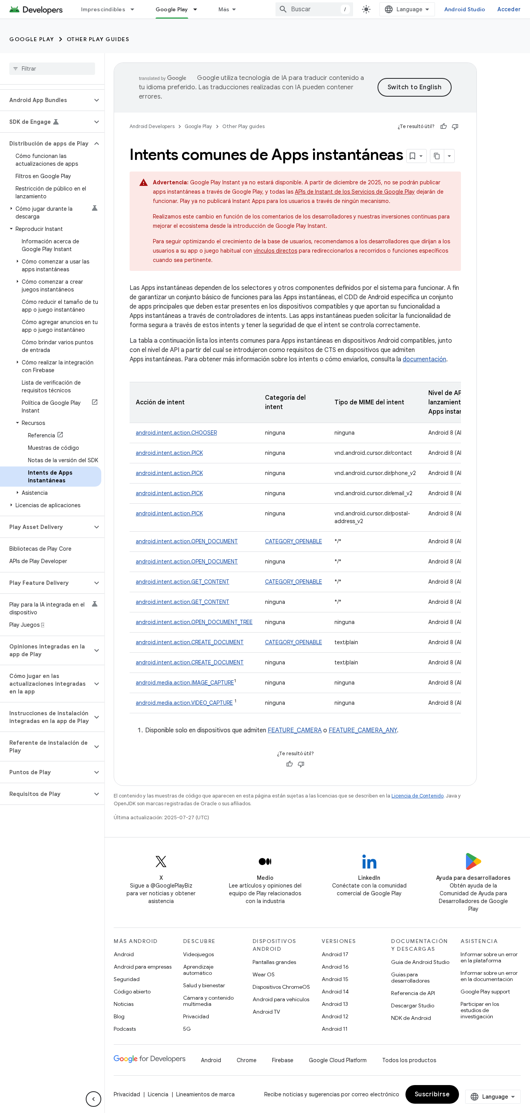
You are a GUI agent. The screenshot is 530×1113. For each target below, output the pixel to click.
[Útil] (443, 126)
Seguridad (127, 979)
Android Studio (464, 9)
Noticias (123, 1003)
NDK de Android (411, 1017)
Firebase (282, 1060)
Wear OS (264, 974)
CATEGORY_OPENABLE (293, 541)
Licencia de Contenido (417, 795)
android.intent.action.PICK (169, 452)
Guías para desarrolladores (410, 977)
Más (224, 9)
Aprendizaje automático (198, 969)
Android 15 (335, 979)
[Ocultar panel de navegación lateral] (93, 1099)
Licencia (158, 1094)
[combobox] (314, 9)
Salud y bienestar (204, 985)
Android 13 (335, 1003)
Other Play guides (98, 39)
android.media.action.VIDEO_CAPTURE (184, 702)
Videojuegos (198, 954)
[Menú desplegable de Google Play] (198, 9)
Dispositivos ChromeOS (281, 986)
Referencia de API (413, 993)
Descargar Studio (412, 1005)
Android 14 (335, 991)
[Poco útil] (455, 126)
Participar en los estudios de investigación (480, 1010)
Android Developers (152, 126)
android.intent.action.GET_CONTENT (182, 581)
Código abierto (132, 991)
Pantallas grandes (274, 962)
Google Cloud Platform (338, 1060)
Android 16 (335, 966)
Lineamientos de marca (205, 1094)
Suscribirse (432, 1094)
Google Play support (485, 991)
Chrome (246, 1060)
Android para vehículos (281, 999)
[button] (46, 100)
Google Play (172, 9)
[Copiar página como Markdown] (437, 156)
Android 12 (335, 1016)
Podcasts (125, 1028)
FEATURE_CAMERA (295, 730)
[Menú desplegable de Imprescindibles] (135, 9)
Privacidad (196, 1016)
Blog (119, 1016)
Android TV (266, 1011)
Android (124, 954)
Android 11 (335, 1028)
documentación (424, 359)
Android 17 (335, 954)
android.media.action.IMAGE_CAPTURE (185, 682)
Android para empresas (142, 966)
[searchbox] (52, 68)
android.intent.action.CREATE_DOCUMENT (190, 642)
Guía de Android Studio (420, 962)
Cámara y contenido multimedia (208, 1000)
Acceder (509, 9)
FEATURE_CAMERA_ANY (363, 730)
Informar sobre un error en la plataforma (489, 957)
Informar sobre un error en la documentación (489, 976)
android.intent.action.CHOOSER (176, 432)
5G (187, 1028)
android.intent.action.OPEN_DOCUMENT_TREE (194, 622)
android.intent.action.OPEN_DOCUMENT (187, 541)
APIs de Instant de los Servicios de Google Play (355, 191)
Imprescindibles (103, 9)
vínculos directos (275, 250)
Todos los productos (409, 1060)
